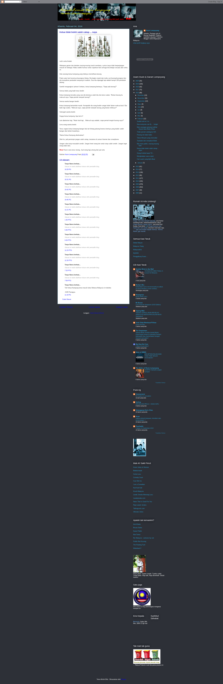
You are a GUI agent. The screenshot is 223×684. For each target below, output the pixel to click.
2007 (137, 190)
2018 (137, 87)
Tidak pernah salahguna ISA (146, 132)
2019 (137, 84)
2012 (137, 175)
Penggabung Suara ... (140, 256)
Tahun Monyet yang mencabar (147, 138)
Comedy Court (138, 477)
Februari (140, 119)
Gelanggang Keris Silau (144, 410)
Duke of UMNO (141, 352)
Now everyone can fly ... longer (147, 124)
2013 (137, 172)
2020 (137, 81)
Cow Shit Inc (137, 481)
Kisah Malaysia (138, 491)
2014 (137, 169)
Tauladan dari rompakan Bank (147, 141)
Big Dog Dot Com (142, 344)
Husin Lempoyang (152, 30)
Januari (140, 163)
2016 (137, 93)
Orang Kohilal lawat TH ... (145, 153)
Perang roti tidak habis (144, 135)
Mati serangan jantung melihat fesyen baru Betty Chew (147, 128)
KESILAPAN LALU (141, 296)
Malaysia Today (138, 246)
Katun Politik (137, 531)
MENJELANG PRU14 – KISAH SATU (147, 404)
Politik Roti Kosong (139, 541)
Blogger (123, 679)
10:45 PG (68, 200)
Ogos (140, 104)
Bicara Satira (137, 527)
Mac (139, 116)
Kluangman (140, 295)
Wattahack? (137, 548)
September (141, 101)
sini (147, 226)
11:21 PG (68, 210)
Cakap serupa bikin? (142, 346)
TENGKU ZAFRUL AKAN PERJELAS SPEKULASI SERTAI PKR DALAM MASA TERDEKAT (148, 314)
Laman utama (94, 307)
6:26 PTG (68, 240)
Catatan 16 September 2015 (145, 428)
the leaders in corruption (143, 396)
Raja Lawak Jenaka (139, 505)
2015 (137, 166)
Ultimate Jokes (138, 512)
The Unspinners (141, 330)
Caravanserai (140, 394)
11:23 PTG (68, 250)
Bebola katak (137, 470)
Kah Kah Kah (137, 488)
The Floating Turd (139, 545)
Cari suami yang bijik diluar (146, 159)
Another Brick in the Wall (145, 269)
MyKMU (136, 253)
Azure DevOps (140, 324)
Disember (141, 95)
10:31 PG (68, 179)
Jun (139, 110)
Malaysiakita (137, 249)
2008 (137, 187)
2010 (137, 181)
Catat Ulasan (66, 299)
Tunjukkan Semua (160, 382)
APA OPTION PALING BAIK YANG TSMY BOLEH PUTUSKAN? (153, 356)
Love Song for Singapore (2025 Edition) (148, 304)
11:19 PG (68, 295)
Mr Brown (139, 303)
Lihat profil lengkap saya (141, 43)
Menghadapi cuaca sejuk (145, 156)
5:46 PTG (68, 230)
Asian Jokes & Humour (141, 467)
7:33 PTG (68, 270)
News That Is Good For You (142, 501)
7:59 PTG (68, 280)
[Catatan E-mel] (93, 154)
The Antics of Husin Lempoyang (147, 368)
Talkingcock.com (139, 508)
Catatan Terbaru (66, 307)
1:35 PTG (68, 220)
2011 (137, 178)
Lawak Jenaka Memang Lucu (143, 495)
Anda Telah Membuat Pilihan (146, 322)
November (141, 98)
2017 (137, 90)
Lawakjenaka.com (139, 498)
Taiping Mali (140, 311)
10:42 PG (68, 189)
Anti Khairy (137, 524)
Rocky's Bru (140, 285)
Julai (139, 107)
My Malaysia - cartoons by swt (143, 538)
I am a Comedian (139, 484)
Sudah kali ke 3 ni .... (144, 121)
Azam (138, 416)
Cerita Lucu (137, 474)
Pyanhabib (139, 426)
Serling (138, 402)
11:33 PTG (68, 260)
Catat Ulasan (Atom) (97, 313)
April (139, 113)
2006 (137, 193)
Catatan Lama (122, 307)
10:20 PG (68, 169)
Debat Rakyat (137, 243)
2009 (137, 184)
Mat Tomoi (136, 534)
